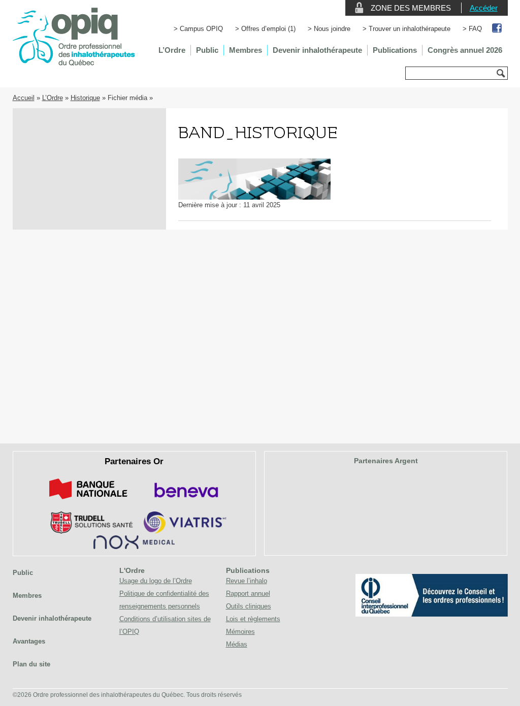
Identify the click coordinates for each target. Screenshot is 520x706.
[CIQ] (431, 614)
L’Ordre (171, 50)
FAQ (475, 29)
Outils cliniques (248, 606)
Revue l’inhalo (246, 581)
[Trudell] (88, 531)
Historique (85, 98)
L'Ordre (132, 570)
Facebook (497, 28)
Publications (395, 50)
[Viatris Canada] (185, 531)
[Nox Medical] (134, 547)
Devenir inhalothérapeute (317, 50)
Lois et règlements (253, 619)
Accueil (24, 98)
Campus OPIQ (201, 29)
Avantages (29, 641)
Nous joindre (332, 29)
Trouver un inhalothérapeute (409, 29)
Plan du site (31, 664)
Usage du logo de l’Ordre (155, 581)
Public (207, 50)
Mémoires (240, 631)
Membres (245, 50)
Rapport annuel (248, 593)
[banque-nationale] (88, 501)
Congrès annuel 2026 (465, 50)
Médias (236, 644)
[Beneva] (184, 501)
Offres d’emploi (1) (268, 29)
